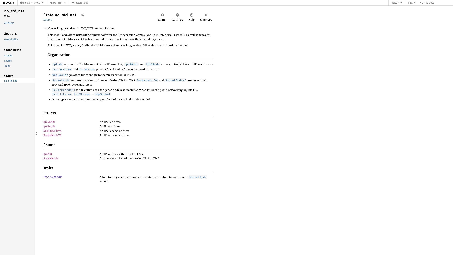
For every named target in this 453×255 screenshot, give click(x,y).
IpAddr (47, 154)
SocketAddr (50, 158)
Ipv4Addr (49, 122)
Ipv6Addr (49, 126)
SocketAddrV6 (52, 135)
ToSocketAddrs (52, 177)
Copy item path (82, 15)
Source (47, 19)
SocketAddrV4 (52, 130)
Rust (410, 2)
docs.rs (395, 2)
